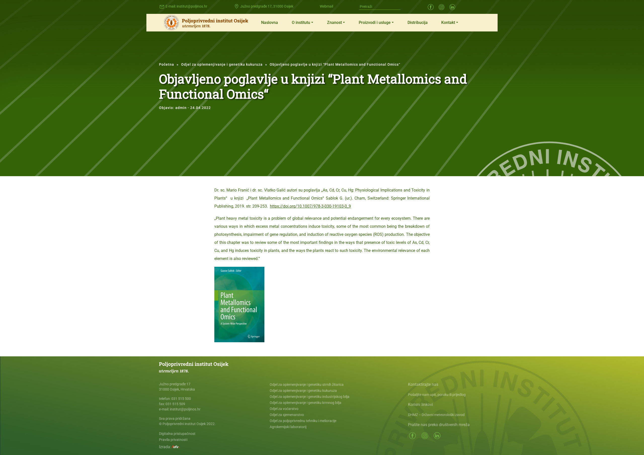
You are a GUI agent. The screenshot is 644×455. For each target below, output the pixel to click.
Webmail (326, 6)
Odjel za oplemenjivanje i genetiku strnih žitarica (307, 385)
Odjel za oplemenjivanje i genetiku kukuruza (222, 64)
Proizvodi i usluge (375, 22)
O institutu (301, 22)
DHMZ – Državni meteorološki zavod (436, 415)
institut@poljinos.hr (192, 6)
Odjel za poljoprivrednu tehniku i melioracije (303, 421)
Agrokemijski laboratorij (288, 427)
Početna (166, 64)
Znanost (334, 22)
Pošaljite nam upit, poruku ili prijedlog (437, 395)
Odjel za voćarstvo (284, 409)
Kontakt (448, 22)
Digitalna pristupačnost (177, 434)
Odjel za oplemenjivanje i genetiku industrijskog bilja (309, 397)
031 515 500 (181, 399)
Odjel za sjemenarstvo (287, 415)
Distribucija (418, 22)
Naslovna (269, 22)
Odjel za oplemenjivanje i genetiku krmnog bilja (305, 403)
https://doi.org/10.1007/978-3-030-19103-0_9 (310, 206)
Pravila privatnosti (173, 440)
